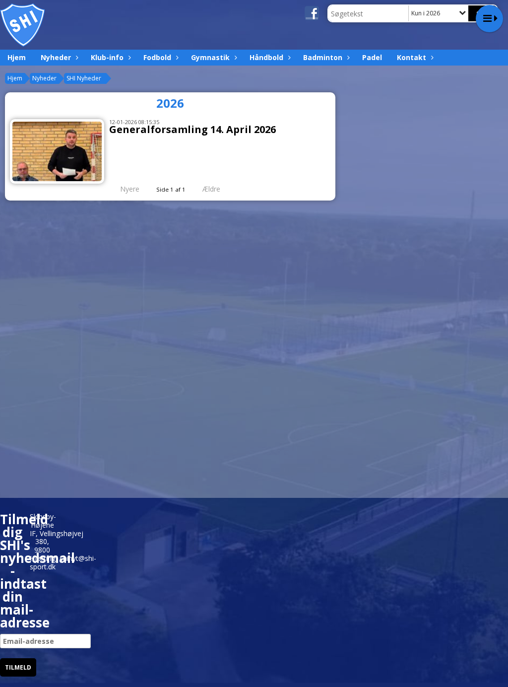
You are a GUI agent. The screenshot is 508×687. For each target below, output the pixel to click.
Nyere (129, 189)
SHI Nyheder (83, 78)
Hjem (16, 57)
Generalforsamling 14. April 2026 (192, 129)
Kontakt (411, 57)
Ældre (212, 189)
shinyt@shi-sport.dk (63, 562)
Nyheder (56, 57)
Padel (372, 57)
